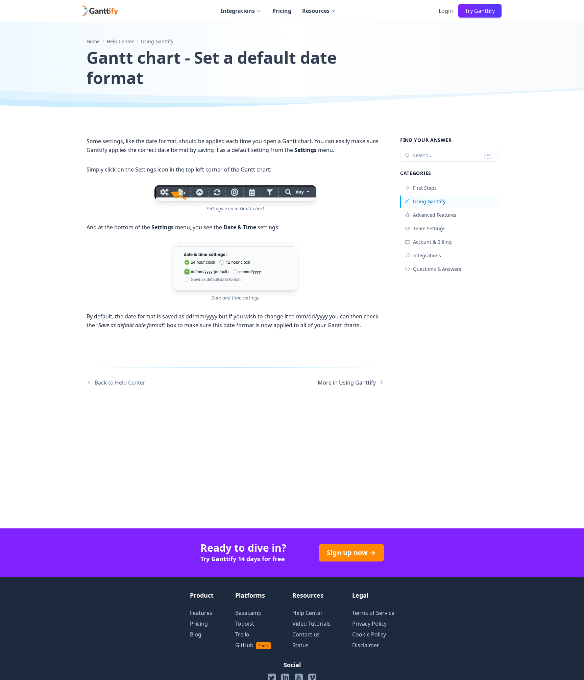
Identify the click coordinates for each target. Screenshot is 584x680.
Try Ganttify (480, 11)
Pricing (281, 11)
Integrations (238, 11)
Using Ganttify (157, 41)
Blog (195, 634)
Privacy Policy (369, 623)
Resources (316, 11)
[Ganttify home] (100, 10)
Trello (242, 634)
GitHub (252, 645)
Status (300, 645)
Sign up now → (351, 552)
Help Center (120, 41)
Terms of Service (373, 613)
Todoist (244, 623)
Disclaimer (365, 645)
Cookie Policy (369, 634)
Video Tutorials (311, 623)
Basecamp (248, 613)
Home (93, 41)
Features (201, 613)
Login (446, 11)
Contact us (306, 634)
